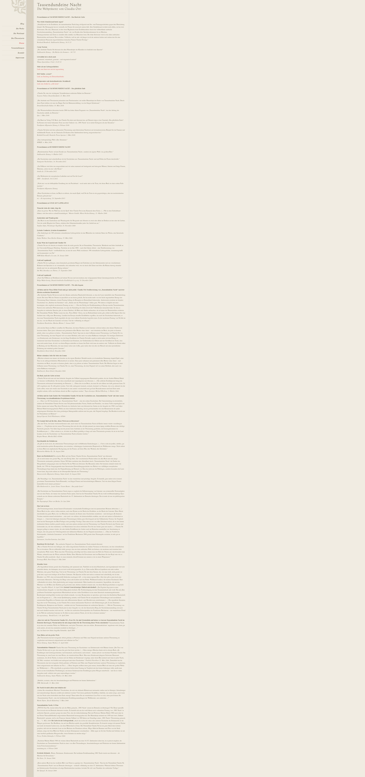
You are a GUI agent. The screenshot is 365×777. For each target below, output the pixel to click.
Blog (22, 23)
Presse (21, 43)
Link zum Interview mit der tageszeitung (50, 69)
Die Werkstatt (19, 33)
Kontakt (21, 52)
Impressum (20, 57)
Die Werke (20, 28)
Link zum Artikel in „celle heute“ (48, 84)
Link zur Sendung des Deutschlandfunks (50, 76)
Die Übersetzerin (17, 38)
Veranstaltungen (17, 48)
